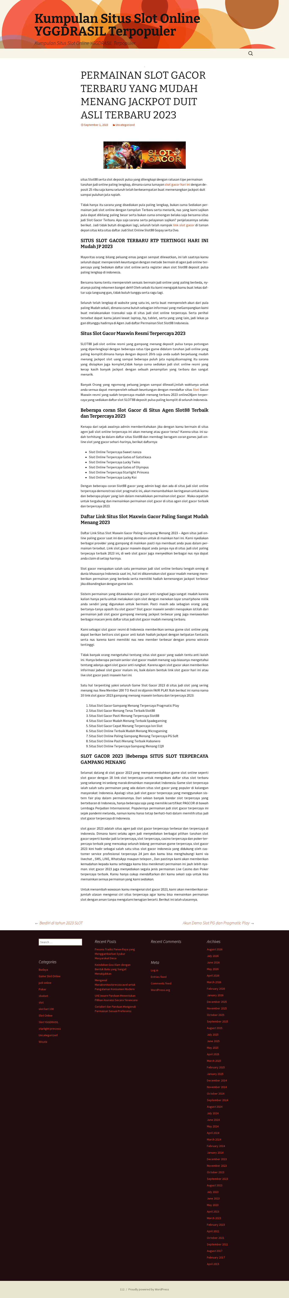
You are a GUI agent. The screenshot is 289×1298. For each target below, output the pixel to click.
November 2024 (217, 1087)
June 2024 (213, 1120)
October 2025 (215, 1015)
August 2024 (214, 1107)
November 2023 (217, 1166)
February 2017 (216, 1257)
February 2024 (216, 1146)
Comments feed (161, 983)
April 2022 (213, 1231)
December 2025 (217, 1002)
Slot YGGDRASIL (48, 1022)
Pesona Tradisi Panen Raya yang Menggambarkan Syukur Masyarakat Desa (115, 953)
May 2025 (213, 1048)
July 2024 (213, 1113)
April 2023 (213, 1211)
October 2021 (215, 1238)
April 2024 (213, 1133)
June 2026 (213, 962)
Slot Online (45, 1015)
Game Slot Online (50, 976)
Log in (154, 970)
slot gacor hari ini (177, 184)
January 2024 (215, 1152)
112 (122, 1289)
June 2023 (213, 1198)
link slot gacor (183, 225)
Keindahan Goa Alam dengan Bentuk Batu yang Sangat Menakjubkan (113, 969)
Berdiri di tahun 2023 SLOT (58, 922)
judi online (45, 983)
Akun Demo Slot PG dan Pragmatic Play (219, 922)
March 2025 (214, 1061)
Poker (42, 989)
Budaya (43, 969)
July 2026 (213, 956)
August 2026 (214, 949)
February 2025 (216, 1067)
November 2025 (217, 1008)
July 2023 (213, 1192)
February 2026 (216, 989)
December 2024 (217, 1080)
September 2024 (217, 1100)
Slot (196, 389)
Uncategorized (125, 125)
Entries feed (159, 977)
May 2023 (213, 1205)
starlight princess (50, 1028)
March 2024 (214, 1139)
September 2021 (217, 1244)
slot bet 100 (46, 1009)
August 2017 (214, 1251)
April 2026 (213, 975)
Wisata (43, 1042)
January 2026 (215, 995)
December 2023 (217, 1159)
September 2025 (217, 1021)
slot (41, 1002)
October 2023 (215, 1172)
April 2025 (213, 1054)
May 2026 (213, 969)
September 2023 (217, 1179)
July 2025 (213, 1034)
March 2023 (214, 1218)
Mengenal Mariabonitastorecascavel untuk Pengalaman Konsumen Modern (115, 984)
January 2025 (215, 1074)
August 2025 (214, 1028)
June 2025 (213, 1041)
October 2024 (215, 1093)
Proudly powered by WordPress (148, 1289)
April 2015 (213, 1264)
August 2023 (214, 1185)
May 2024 (213, 1126)
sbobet (43, 996)
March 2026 (214, 982)
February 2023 (216, 1225)
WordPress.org (160, 990)
